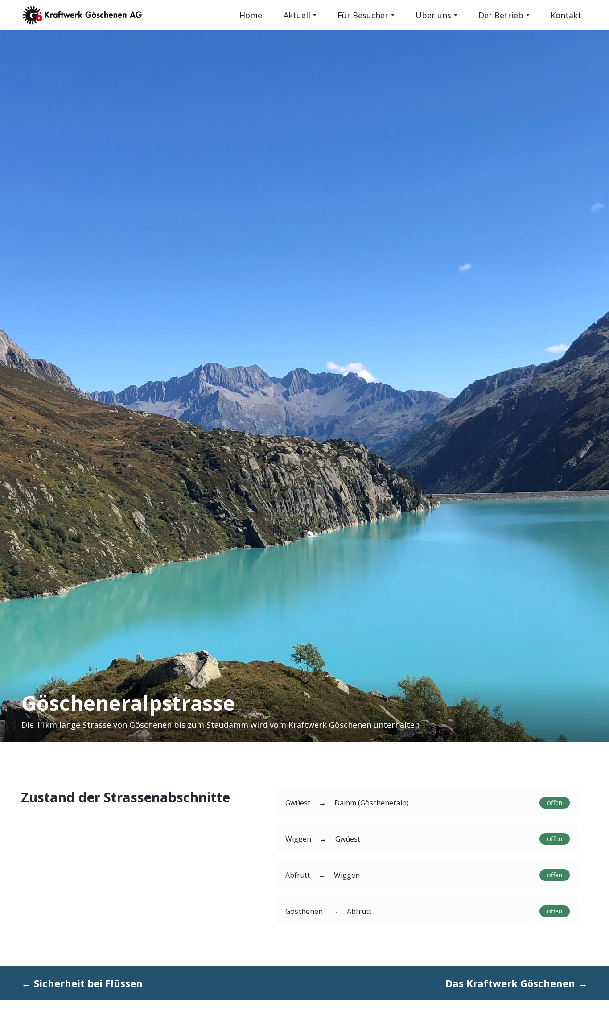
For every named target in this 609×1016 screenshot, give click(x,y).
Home (250, 15)
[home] (123, 15)
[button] (300, 15)
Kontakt (566, 15)
